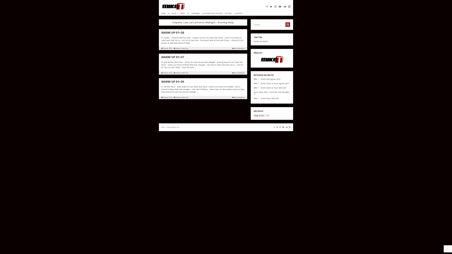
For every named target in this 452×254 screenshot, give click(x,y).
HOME (163, 13)
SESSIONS (228, 13)
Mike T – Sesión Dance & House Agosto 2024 (271, 83)
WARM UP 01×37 (172, 57)
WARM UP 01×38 (172, 32)
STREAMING (195, 13)
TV (188, 13)
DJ (168, 13)
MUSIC (174, 13)
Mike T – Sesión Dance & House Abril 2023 (270, 88)
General (178, 48)
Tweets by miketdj (261, 41)
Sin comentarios (239, 48)
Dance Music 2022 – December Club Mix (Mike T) (271, 93)
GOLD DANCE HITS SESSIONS (212, 13)
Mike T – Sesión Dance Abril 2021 (266, 98)
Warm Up (185, 48)
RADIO (182, 13)
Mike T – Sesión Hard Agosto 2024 (267, 79)
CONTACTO (238, 13)
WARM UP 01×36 (172, 81)
